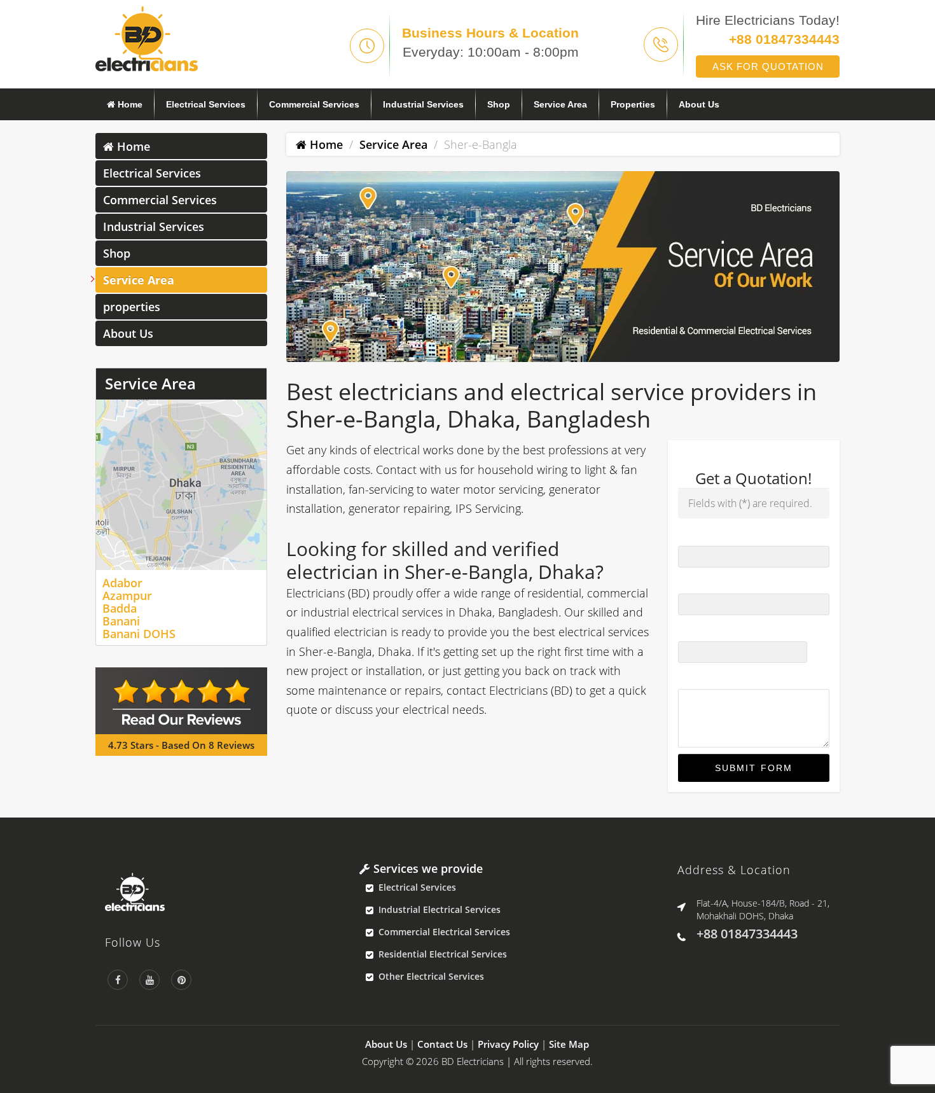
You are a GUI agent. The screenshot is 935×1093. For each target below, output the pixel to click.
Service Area (560, 104)
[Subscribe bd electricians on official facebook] (117, 980)
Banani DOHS (139, 633)
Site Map (569, 1044)
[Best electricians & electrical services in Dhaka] (146, 38)
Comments (702, 677)
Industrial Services (423, 104)
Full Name (703, 534)
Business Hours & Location (490, 32)
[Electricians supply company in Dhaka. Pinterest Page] (181, 980)
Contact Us (442, 1044)
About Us (699, 104)
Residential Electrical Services (442, 954)
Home (128, 104)
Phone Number (714, 582)
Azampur (127, 595)
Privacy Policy (508, 1044)
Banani (121, 621)
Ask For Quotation (768, 66)
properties (633, 104)
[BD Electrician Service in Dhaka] (222, 892)
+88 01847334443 (784, 39)
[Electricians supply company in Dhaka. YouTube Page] (149, 980)
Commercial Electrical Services (444, 932)
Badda (119, 608)
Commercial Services (314, 104)
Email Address (711, 629)
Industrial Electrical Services (439, 909)
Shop (498, 104)
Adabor (122, 582)
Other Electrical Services (431, 976)
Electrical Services (206, 104)
